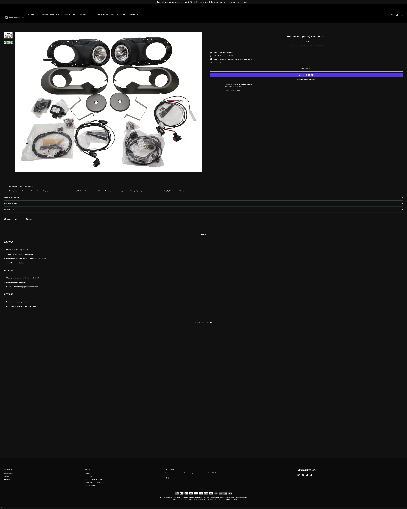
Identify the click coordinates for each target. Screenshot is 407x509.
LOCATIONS (110, 15)
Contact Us (8, 473)
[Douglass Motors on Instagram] (299, 475)
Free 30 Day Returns (10, 203)
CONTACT (121, 15)
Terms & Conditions (92, 482)
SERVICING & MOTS (134, 15)
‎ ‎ (88, 15)
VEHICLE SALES (69, 15)
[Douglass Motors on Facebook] (303, 475)
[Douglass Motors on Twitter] (307, 475)
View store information (233, 90)
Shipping (302, 45)
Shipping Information (11, 197)
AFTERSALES (81, 15)
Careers (88, 473)
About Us (88, 476)
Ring (306, 33)
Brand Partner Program (94, 479)
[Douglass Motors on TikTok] (311, 475)
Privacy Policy (90, 485)
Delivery (7, 476)
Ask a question (9, 209)
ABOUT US (101, 15)
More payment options (306, 79)
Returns (7, 479)
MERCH (59, 15)
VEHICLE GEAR (33, 15)
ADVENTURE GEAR (48, 15)
